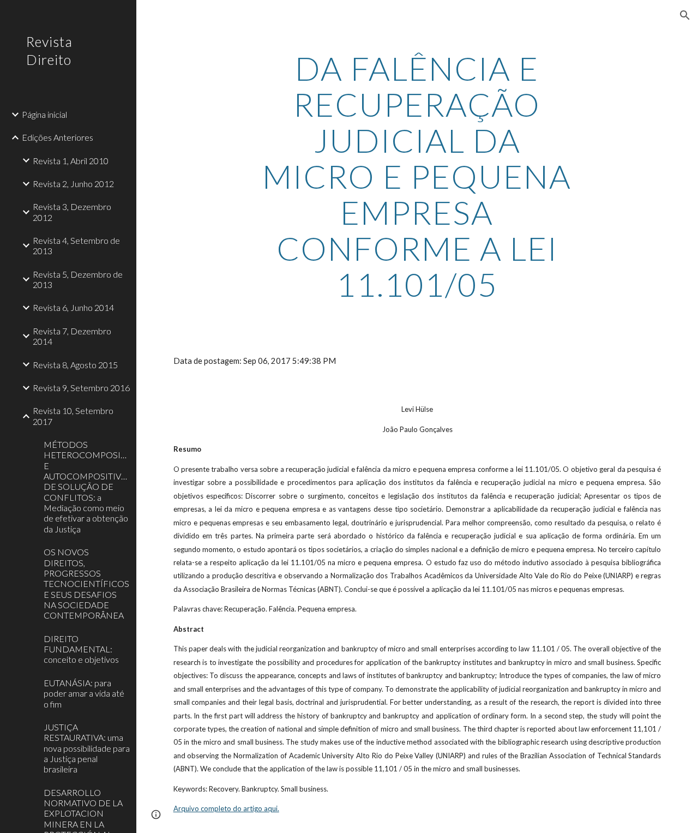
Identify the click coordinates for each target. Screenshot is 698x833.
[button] (685, 15)
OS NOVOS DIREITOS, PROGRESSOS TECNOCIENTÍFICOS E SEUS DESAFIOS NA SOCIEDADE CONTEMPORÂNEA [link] (86, 583)
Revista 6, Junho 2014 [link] (73, 307)
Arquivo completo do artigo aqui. (226, 808)
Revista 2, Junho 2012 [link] (73, 183)
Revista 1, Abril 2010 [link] (71, 160)
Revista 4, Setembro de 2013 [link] (76, 245)
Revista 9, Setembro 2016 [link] (81, 387)
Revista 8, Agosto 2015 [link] (75, 364)
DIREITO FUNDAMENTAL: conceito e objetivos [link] (81, 649)
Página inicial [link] (44, 114)
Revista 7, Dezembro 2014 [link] (72, 336)
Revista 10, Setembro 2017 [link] (73, 415)
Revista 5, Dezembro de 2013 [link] (78, 279)
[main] (417, 176)
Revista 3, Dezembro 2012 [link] (72, 211)
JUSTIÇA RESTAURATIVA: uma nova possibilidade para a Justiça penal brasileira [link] (87, 748)
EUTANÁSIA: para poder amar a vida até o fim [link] (84, 693)
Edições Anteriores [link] (57, 137)
